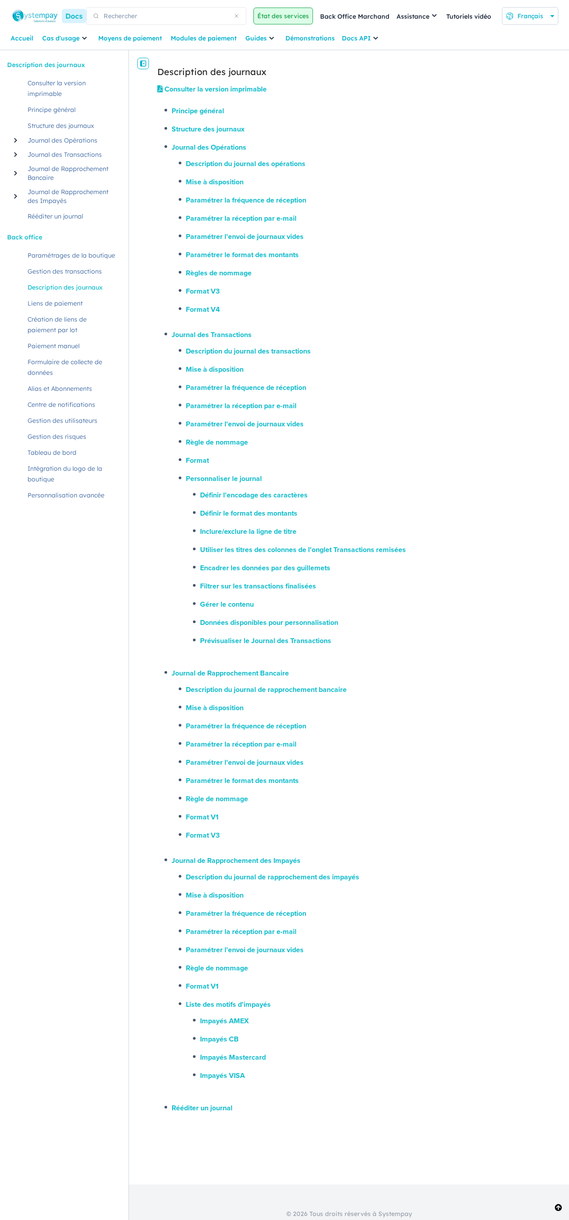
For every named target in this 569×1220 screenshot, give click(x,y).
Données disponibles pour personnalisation (269, 622)
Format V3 (203, 291)
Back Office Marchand (354, 16)
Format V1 (202, 817)
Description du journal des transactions (248, 351)
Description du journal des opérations (245, 164)
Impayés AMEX (224, 1021)
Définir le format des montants (248, 513)
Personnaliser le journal (224, 478)
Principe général (198, 111)
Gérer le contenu (227, 604)
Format (197, 460)
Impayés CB (219, 1039)
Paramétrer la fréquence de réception (246, 200)
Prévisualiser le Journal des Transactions (265, 641)
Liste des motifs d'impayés (228, 1004)
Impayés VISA (222, 1075)
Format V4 (203, 309)
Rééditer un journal (202, 1108)
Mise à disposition (215, 182)
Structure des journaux (208, 129)
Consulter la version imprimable (215, 89)
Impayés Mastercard (233, 1057)
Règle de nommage (217, 442)
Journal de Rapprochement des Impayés (236, 860)
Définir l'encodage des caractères (254, 495)
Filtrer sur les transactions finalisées (258, 586)
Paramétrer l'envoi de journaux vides (245, 236)
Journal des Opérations (209, 147)
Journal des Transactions (212, 335)
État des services (283, 16)
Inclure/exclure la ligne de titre (248, 531)
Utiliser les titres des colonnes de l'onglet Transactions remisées (303, 549)
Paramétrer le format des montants (242, 255)
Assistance (413, 16)
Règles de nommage (219, 273)
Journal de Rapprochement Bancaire (230, 673)
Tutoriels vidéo (468, 16)
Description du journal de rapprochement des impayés (272, 877)
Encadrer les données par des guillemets (265, 568)
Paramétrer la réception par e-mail (241, 218)
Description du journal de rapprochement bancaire (266, 689)
